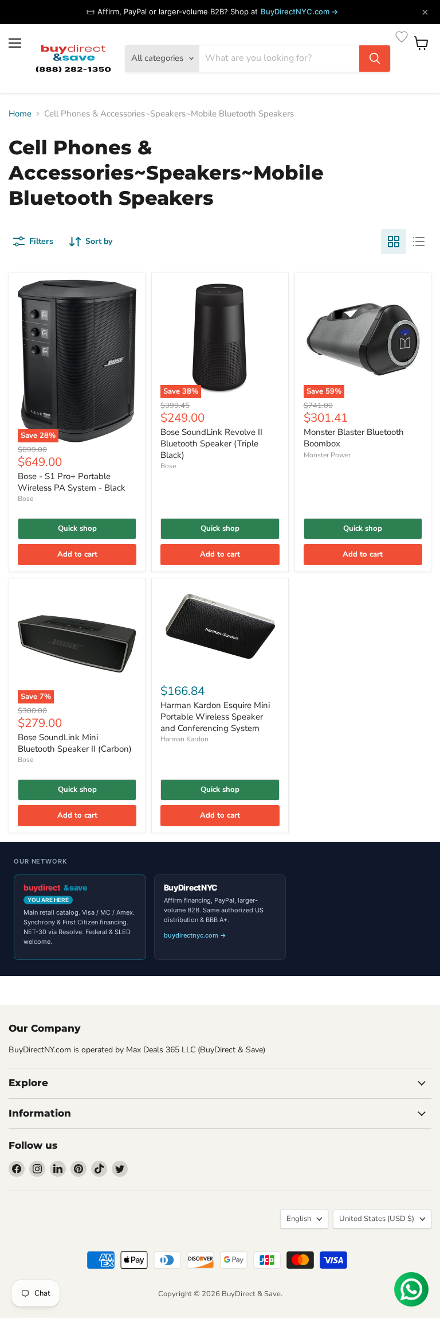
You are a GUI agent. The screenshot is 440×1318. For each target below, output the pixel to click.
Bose (25, 498)
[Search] (374, 58)
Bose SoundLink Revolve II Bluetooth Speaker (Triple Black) (211, 443)
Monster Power (327, 455)
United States (376, 1219)
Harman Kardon (184, 739)
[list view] (418, 241)
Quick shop (77, 528)
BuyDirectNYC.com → (299, 11)
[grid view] (393, 241)
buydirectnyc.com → (195, 935)
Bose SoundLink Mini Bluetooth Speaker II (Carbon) (75, 743)
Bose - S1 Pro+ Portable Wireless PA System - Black (71, 482)
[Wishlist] (401, 37)
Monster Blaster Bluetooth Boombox (354, 437)
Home (20, 114)
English (298, 1219)
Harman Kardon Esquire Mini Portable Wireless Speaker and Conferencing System (215, 716)
